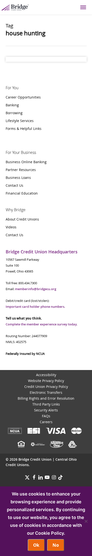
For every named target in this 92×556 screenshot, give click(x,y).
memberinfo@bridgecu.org (35, 289)
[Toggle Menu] (83, 7)
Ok (36, 545)
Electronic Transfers (46, 392)
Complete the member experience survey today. (42, 324)
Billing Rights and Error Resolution (46, 398)
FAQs (46, 416)
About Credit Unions (22, 219)
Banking (12, 105)
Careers (46, 422)
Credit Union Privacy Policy (46, 386)
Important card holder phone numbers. (35, 306)
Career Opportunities (23, 97)
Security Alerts (46, 410)
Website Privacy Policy (46, 380)
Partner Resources (21, 169)
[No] (85, 521)
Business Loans (18, 177)
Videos (11, 227)
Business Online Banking (26, 162)
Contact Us (14, 185)
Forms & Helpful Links (23, 128)
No (56, 545)
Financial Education (22, 193)
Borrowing (14, 113)
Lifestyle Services (20, 120)
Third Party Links (46, 404)
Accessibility (46, 374)
